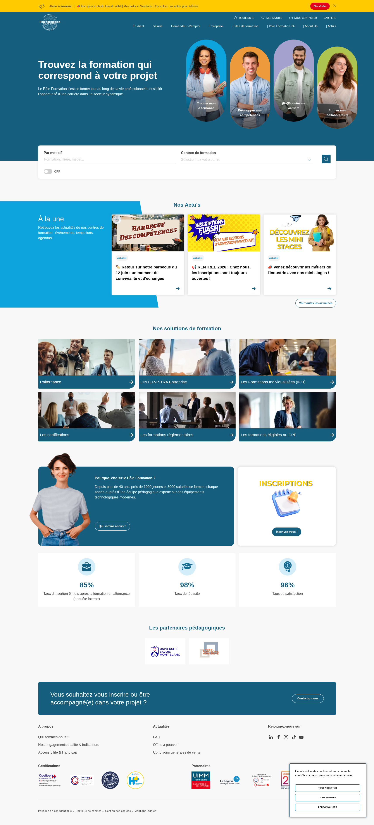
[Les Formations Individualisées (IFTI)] (287, 364)
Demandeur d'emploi (185, 26)
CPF (57, 171)
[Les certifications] (86, 417)
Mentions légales (145, 811)
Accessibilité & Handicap (57, 752)
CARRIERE (330, 18)
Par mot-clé (53, 153)
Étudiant (138, 26)
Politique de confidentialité (55, 811)
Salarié (157, 26)
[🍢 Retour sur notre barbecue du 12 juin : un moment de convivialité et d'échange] (148, 254)
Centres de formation (198, 153)
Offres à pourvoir (166, 745)
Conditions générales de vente (176, 752)
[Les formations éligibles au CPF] (287, 417)
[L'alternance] (86, 364)
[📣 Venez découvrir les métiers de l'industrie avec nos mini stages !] (300, 254)
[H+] (135, 780)
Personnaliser (327, 807)
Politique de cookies (89, 811)
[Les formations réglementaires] (187, 417)
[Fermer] (334, 6)
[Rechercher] (326, 159)
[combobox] (181, 159)
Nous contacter (305, 18)
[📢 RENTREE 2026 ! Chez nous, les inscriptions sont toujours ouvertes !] (224, 254)
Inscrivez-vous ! (286, 531)
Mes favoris (274, 18)
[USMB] (165, 651)
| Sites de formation (245, 26)
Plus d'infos (320, 6)
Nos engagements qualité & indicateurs (68, 745)
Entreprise (216, 26)
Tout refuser (327, 797)
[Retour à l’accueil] (50, 18)
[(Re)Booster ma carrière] (294, 81)
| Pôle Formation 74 (281, 26)
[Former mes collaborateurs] (337, 88)
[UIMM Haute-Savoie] (200, 780)
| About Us (310, 26)
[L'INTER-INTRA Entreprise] (187, 364)
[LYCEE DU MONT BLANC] (209, 651)
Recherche (246, 18)
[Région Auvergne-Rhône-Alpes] (230, 780)
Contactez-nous (307, 698)
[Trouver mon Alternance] (206, 81)
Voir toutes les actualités (315, 303)
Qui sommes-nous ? (112, 526)
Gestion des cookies (118, 811)
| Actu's (331, 26)
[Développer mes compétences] (250, 88)
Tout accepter (327, 788)
